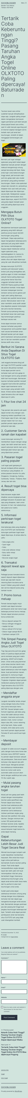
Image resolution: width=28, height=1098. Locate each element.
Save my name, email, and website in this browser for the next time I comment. (15, 1009)
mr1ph (5, 934)
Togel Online (14, 937)
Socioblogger (8, 3)
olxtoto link (5, 1070)
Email (3, 987)
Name (3, 977)
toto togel (4, 1078)
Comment (5, 958)
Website (4, 997)
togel (3, 1074)
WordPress (18, 1091)
